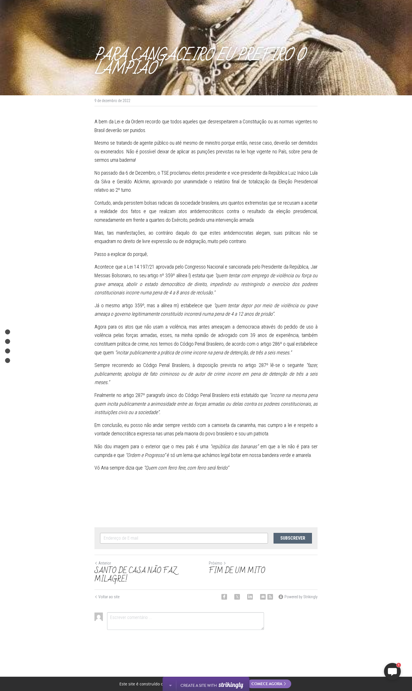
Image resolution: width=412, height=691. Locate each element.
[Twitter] (237, 597)
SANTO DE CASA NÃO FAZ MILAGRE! (135, 575)
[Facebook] (224, 597)
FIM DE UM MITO (238, 571)
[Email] (263, 597)
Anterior (104, 563)
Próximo (215, 563)
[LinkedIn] (250, 597)
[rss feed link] (270, 597)
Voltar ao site (108, 597)
